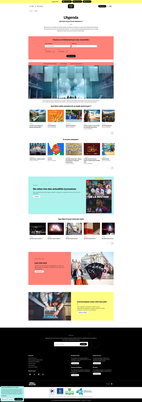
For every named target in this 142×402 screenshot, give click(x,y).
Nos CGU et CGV (32, 363)
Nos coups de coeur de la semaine (50, 63)
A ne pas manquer (63, 63)
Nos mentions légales (32, 367)
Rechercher (74, 43)
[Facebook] (30, 374)
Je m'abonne (36, 196)
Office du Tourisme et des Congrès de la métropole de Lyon (67, 400)
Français (108, 383)
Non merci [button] (4, 399)
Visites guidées (68, 1)
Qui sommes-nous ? (32, 358)
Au (58, 49)
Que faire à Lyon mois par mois (76, 63)
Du (45, 49)
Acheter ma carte (39, 271)
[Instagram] (34, 374)
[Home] (71, 6)
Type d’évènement (49, 43)
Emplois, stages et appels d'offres (35, 359)
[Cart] (107, 6)
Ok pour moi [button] (19, 399)
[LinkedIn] (38, 374)
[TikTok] (43, 374)
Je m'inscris (83, 344)
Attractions (88, 1)
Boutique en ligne (55, 1)
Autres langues (31, 365)
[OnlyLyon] (32, 384)
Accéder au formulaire (83, 312)
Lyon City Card (78, 1)
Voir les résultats (71, 56)
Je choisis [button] (11, 399)
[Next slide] (112, 133)
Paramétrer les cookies (86, 400)
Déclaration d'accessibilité (33, 361)
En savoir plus (75, 363)
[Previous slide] (108, 133)
